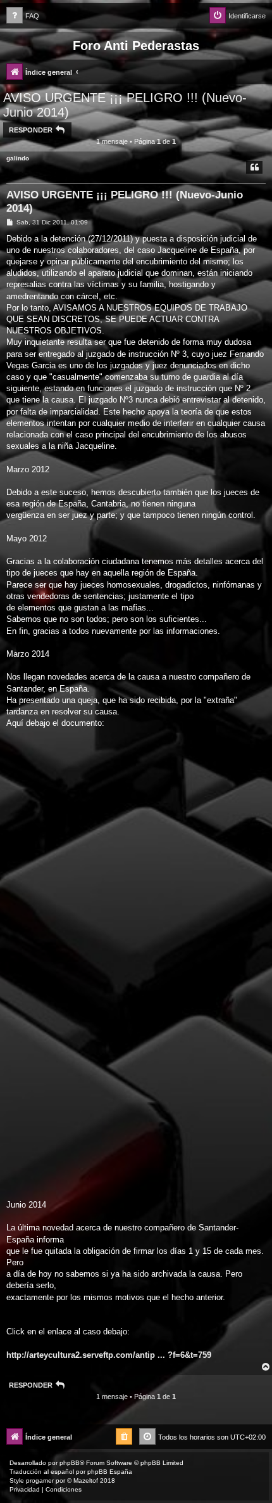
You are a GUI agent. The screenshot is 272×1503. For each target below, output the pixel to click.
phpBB (69, 1462)
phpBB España (109, 1471)
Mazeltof (85, 1480)
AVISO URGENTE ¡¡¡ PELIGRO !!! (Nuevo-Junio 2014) (125, 105)
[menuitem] (22, 16)
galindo (17, 158)
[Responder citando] (254, 167)
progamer (40, 1480)
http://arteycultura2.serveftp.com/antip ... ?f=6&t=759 (108, 1355)
